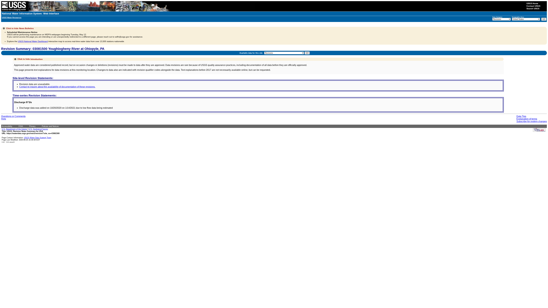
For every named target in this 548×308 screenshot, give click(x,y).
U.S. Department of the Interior (14, 129)
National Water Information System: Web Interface (30, 13)
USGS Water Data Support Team (37, 138)
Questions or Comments (13, 116)
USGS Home (532, 3)
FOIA (21, 126)
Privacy (32, 126)
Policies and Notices (50, 126)
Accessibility (7, 126)
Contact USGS (533, 6)
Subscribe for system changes (531, 121)
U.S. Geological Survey (38, 129)
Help (3, 119)
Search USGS (532, 8)
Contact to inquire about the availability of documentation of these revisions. (57, 87)
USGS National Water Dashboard (33, 41)
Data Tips (521, 116)
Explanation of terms (526, 119)
